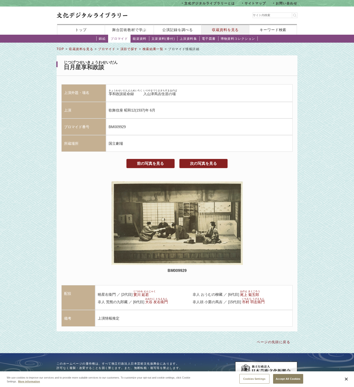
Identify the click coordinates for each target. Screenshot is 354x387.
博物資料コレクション (238, 38)
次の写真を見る (203, 163)
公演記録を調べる (177, 30)
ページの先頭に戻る (273, 342)
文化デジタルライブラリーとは (209, 3)
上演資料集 (188, 38)
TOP (60, 49)
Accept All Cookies (288, 378)
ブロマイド (119, 38)
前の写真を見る (150, 163)
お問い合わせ (286, 3)
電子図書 (209, 38)
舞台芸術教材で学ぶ (129, 30)
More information (29, 381)
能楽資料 (140, 38)
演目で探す (129, 49)
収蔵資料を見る (225, 30)
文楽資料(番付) (163, 38)
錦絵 (102, 38)
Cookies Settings (254, 378)
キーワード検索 (273, 30)
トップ (81, 30)
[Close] (346, 379)
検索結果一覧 (153, 49)
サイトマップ (255, 3)
